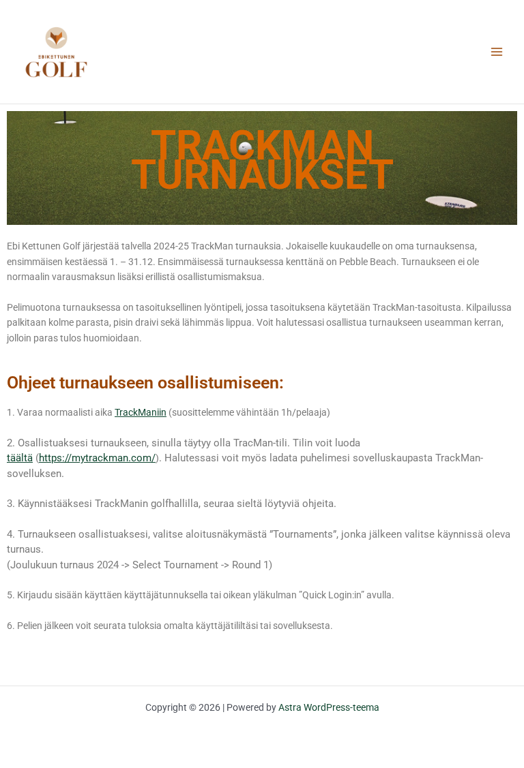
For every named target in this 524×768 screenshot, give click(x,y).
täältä (20, 458)
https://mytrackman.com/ (97, 458)
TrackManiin (140, 412)
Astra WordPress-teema (328, 707)
